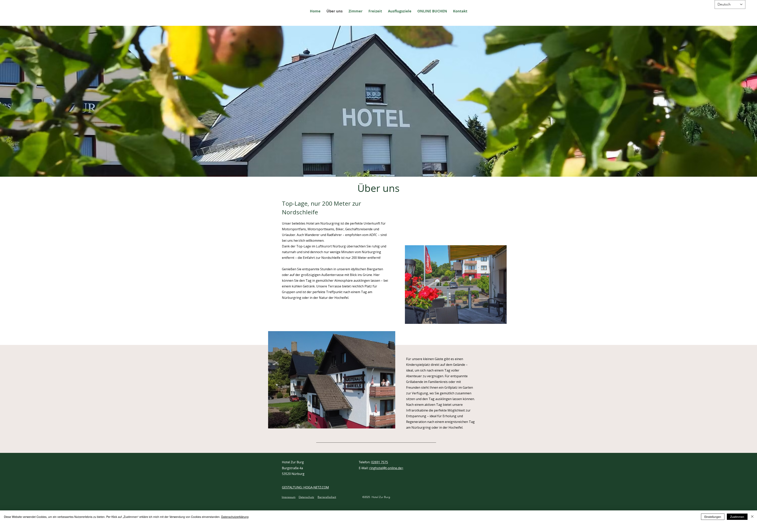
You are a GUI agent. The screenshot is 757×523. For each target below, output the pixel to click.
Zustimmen (737, 517)
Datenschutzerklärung (235, 517)
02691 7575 (379, 462)
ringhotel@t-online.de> (386, 468)
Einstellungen (712, 517)
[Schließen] (752, 517)
